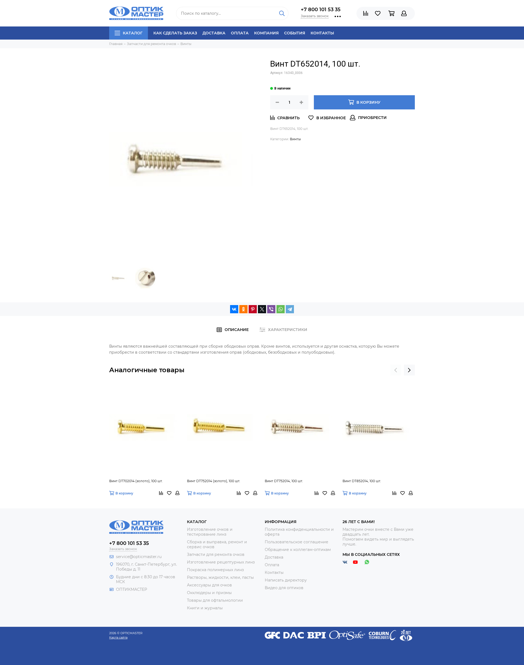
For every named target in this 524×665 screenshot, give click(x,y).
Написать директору (286, 580)
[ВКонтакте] (234, 309)
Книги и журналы (205, 608)
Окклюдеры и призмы (209, 592)
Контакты (322, 33)
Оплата (240, 33)
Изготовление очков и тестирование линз (210, 532)
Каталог (132, 33)
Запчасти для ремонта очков (216, 554)
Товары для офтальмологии (215, 600)
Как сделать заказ (175, 33)
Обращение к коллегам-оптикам (298, 549)
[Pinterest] (253, 309)
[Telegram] (290, 309)
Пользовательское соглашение (296, 541)
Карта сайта (118, 637)
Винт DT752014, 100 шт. (284, 481)
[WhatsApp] (280, 309)
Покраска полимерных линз (215, 569)
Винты (295, 139)
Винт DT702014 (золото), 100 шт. (136, 481)
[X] (262, 309)
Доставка (214, 33)
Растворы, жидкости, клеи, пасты (220, 577)
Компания (266, 33)
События (294, 33)
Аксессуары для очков (209, 585)
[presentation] (395, 370)
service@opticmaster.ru (139, 556)
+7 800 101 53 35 (321, 10)
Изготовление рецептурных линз (221, 562)
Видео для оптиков (284, 587)
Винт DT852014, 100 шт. (362, 481)
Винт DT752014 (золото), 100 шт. (213, 481)
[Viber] (271, 309)
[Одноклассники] (243, 309)
